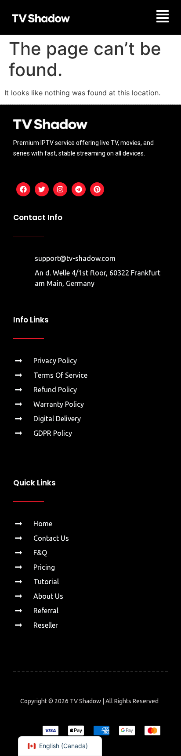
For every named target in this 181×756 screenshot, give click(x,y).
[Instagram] (60, 189)
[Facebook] (23, 189)
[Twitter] (42, 189)
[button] (162, 17)
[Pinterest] (97, 189)
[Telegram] (79, 189)
